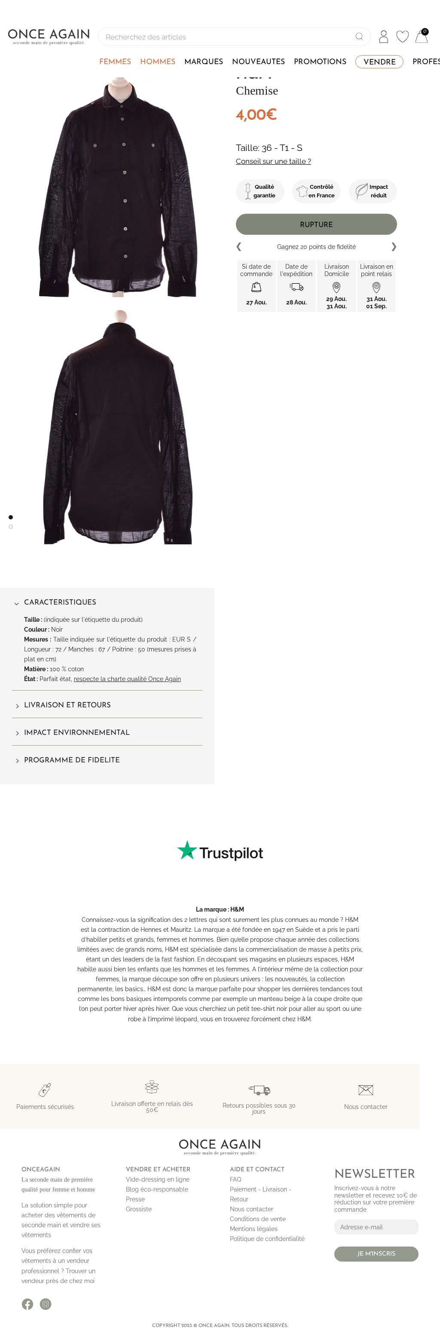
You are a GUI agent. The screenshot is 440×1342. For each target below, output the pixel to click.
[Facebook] (27, 1304)
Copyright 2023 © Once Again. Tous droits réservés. (220, 1326)
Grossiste (139, 1209)
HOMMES (157, 62)
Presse (135, 1199)
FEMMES (115, 62)
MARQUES (203, 62)
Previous (239, 246)
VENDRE (380, 62)
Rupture (316, 225)
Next (393, 246)
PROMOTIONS (320, 62)
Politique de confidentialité (267, 1238)
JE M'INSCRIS (376, 1254)
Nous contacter (251, 1209)
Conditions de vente (258, 1219)
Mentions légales (254, 1228)
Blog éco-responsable (157, 1189)
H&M (237, 909)
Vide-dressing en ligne (157, 1179)
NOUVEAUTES (258, 62)
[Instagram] (46, 1304)
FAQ (235, 1179)
